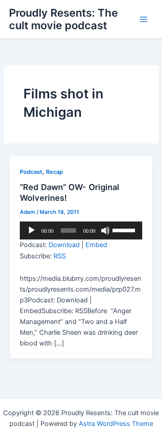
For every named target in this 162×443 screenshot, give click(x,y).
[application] (81, 230)
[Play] (31, 230)
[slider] (125, 230)
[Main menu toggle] (143, 19)
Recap (54, 171)
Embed (96, 245)
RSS (60, 256)
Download (64, 245)
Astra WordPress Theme (116, 424)
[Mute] (105, 230)
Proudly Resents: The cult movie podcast (63, 19)
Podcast (31, 171)
